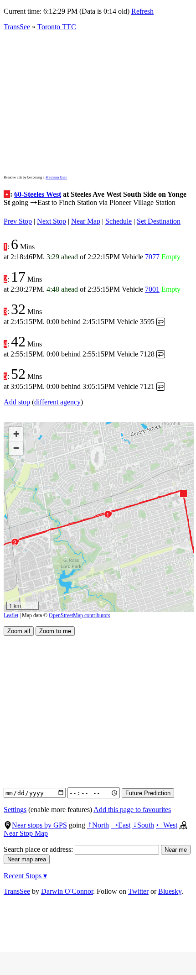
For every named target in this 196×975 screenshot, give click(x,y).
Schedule (118, 221)
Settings (15, 809)
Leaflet (11, 615)
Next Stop (51, 221)
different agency (57, 402)
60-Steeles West (37, 194)
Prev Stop (18, 221)
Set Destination (159, 221)
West (166, 825)
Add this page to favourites (132, 809)
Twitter (138, 891)
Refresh (142, 11)
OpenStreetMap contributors (79, 615)
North (98, 825)
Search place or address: (39, 849)
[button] (183, 493)
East (120, 825)
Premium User (56, 177)
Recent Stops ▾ (25, 876)
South (143, 825)
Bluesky (169, 891)
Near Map (85, 221)
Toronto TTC (56, 27)
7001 (152, 289)
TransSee (17, 27)
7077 (152, 257)
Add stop (17, 402)
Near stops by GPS (39, 825)
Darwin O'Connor (67, 891)
